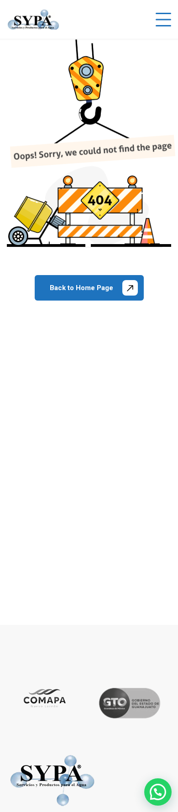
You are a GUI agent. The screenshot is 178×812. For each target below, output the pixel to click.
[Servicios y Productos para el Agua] (33, 19)
